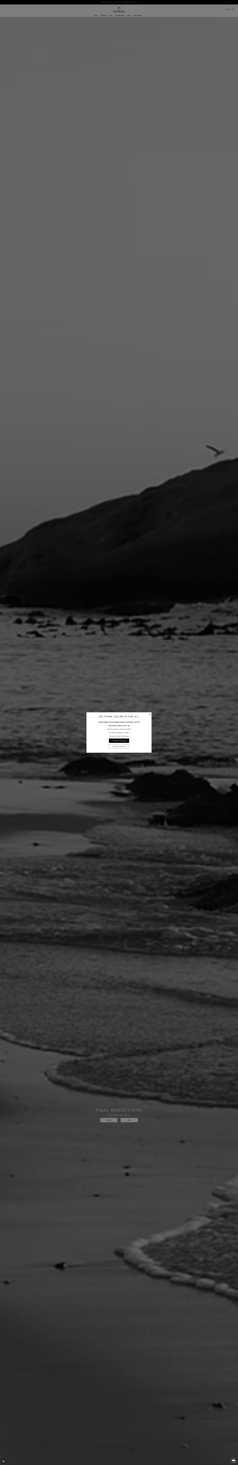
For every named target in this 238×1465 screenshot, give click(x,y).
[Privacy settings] (3, 1461)
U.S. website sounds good (119, 741)
